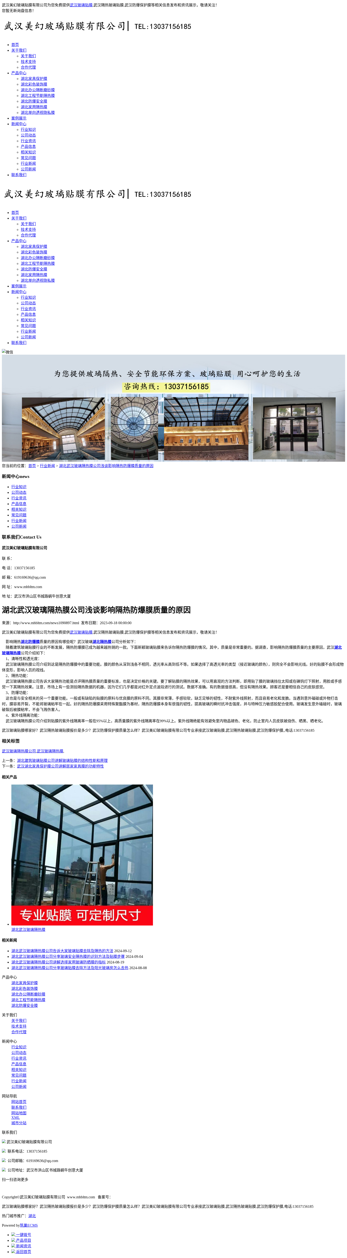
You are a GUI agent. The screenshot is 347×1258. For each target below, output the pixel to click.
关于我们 (18, 50)
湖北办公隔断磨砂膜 (38, 90)
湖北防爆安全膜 (34, 101)
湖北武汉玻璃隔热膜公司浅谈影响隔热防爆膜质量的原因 (106, 466)
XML (15, 1118)
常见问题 (28, 158)
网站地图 (18, 1113)
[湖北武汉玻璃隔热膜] (82, 924)
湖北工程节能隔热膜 (38, 96)
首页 (15, 45)
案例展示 (18, 118)
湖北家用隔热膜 (34, 107)
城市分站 (18, 1123)
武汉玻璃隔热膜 (50, 751)
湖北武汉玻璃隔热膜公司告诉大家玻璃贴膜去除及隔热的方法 (62, 951)
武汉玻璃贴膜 (81, 5)
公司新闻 (28, 169)
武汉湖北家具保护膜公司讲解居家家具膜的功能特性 (60, 766)
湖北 (32, 1216)
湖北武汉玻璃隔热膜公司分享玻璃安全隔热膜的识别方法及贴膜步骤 (68, 957)
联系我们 (18, 175)
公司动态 (28, 135)
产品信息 (28, 147)
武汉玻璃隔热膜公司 (19, 751)
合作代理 (28, 67)
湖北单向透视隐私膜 (38, 113)
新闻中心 (18, 124)
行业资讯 (28, 141)
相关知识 (28, 152)
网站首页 (18, 1102)
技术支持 (28, 62)
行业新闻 (28, 164)
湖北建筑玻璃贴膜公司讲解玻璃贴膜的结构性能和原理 (62, 761)
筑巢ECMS (29, 1225)
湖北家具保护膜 (34, 79)
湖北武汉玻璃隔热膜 (28, 930)
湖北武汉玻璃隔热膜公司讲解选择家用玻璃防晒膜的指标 (58, 962)
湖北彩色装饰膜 (34, 84)
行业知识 (28, 130)
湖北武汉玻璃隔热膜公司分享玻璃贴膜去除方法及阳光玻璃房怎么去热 (69, 968)
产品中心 (18, 73)
